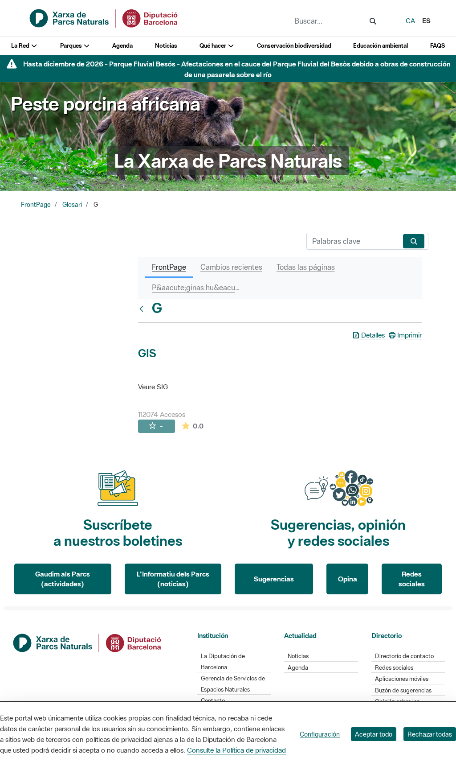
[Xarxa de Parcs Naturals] (104, 17)
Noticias (166, 45)
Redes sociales (412, 579)
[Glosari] (143, 308)
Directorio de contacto (404, 656)
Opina (347, 578)
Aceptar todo (373, 734)
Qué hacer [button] (214, 45)
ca (410, 20)
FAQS (437, 45)
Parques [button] (71, 45)
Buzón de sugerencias (403, 690)
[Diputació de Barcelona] (87, 642)
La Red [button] (21, 45)
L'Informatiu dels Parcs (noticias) (173, 579)
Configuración (320, 734)
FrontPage (36, 205)
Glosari (72, 205)
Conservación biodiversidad (294, 45)
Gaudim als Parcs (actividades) (62, 579)
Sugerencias (274, 578)
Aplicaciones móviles (401, 679)
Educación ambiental (380, 45)
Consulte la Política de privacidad (236, 749)
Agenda (122, 45)
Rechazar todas (429, 734)
